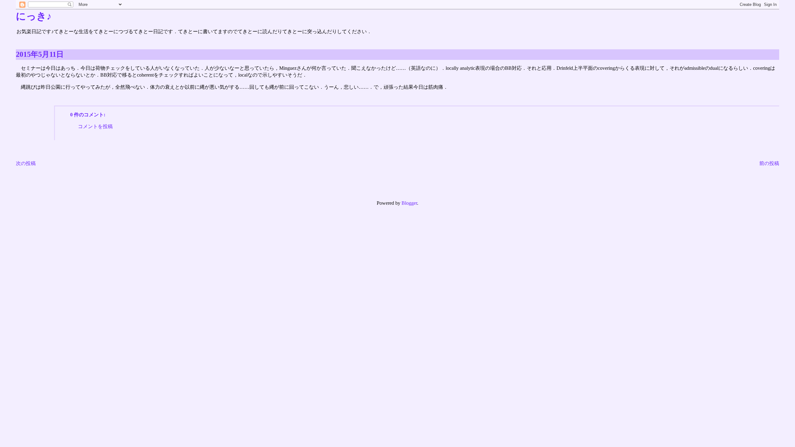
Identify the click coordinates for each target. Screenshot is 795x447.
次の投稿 (26, 163)
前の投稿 (769, 163)
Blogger (409, 203)
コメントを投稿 (95, 126)
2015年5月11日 (40, 54)
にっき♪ (34, 16)
